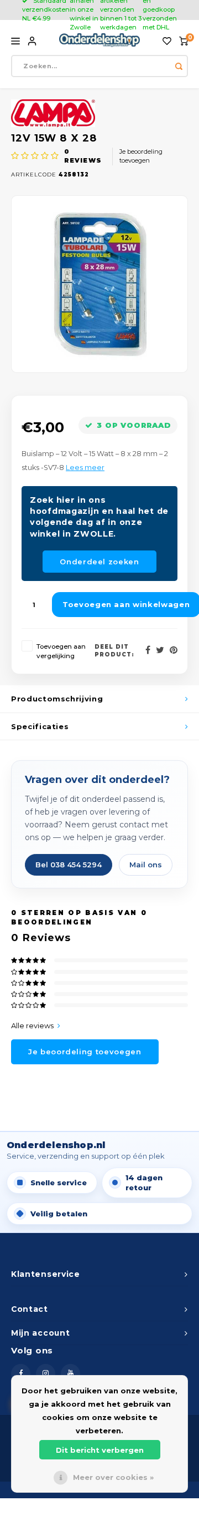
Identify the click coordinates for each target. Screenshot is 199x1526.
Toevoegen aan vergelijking (61, 651)
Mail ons (145, 864)
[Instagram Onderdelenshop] (45, 1373)
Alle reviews (32, 1025)
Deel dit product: (114, 651)
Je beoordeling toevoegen (141, 156)
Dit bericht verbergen (100, 1450)
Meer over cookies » (113, 1477)
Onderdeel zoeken (99, 561)
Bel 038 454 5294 (68, 864)
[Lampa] (99, 113)
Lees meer (85, 467)
